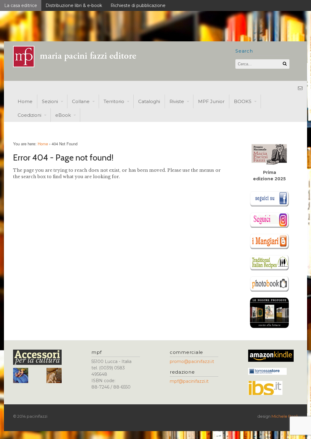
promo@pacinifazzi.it (192, 361)
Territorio (114, 101)
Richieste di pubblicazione (138, 5)
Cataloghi (149, 101)
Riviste (176, 101)
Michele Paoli (285, 416)
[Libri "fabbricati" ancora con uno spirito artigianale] (78, 65)
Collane (81, 101)
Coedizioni (29, 115)
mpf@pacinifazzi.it (189, 381)
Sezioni (50, 101)
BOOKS (242, 101)
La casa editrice (20, 5)
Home (25, 101)
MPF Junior (211, 101)
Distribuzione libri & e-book (74, 5)
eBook (63, 115)
